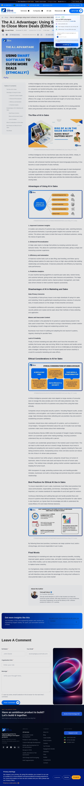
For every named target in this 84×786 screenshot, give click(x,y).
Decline (66, 777)
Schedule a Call (48, 5)
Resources (59, 11)
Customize (57, 777)
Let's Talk (74, 11)
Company (36, 11)
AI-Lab (49, 11)
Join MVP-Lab (66, 44)
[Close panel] (78, 17)
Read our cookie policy (10, 783)
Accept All (76, 777)
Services (24, 11)
